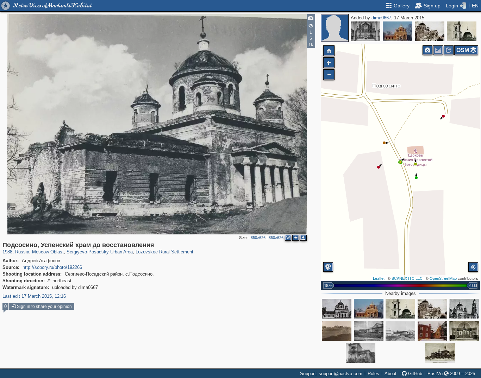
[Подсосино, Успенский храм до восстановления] (397, 31)
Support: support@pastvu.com (331, 373)
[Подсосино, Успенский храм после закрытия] (461, 31)
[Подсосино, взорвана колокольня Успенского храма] (429, 31)
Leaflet (379, 278)
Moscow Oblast (48, 251)
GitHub (414, 373)
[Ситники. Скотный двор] (368, 331)
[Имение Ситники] (400, 331)
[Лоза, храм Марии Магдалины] (432, 331)
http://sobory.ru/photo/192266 (52, 267)
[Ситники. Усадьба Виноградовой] (360, 353)
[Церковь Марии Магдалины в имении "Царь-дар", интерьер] (464, 331)
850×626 (258, 237)
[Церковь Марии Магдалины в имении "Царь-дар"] (440, 353)
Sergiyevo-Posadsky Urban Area (100, 251)
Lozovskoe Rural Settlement (164, 251)
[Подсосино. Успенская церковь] (336, 309)
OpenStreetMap (443, 278)
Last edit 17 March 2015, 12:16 (34, 296)
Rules (373, 373)
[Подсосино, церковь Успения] (464, 309)
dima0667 (381, 17)
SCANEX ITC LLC (407, 278)
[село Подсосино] (336, 331)
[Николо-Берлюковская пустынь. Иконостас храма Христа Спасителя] (365, 31)
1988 (7, 251)
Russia (22, 251)
